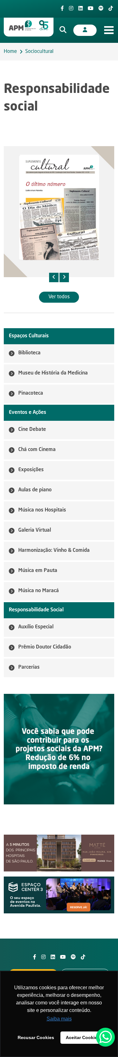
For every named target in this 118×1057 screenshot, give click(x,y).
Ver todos (59, 297)
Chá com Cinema (37, 449)
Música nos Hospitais (42, 510)
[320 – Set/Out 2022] (59, 211)
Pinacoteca (30, 393)
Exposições (31, 469)
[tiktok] (111, 9)
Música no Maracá (38, 590)
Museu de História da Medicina (53, 373)
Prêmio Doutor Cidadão (44, 647)
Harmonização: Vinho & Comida (54, 550)
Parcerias (29, 667)
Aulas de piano (35, 490)
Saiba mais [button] (59, 1018)
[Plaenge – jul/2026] (59, 853)
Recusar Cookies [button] (36, 1037)
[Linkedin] (80, 9)
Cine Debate (32, 429)
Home (10, 51)
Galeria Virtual (34, 530)
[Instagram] (71, 9)
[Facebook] (62, 9)
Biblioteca (29, 353)
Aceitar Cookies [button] (83, 1037)
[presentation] (54, 277)
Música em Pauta (37, 570)
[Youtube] (90, 9)
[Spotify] (101, 9)
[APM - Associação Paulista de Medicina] (28, 25)
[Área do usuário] (85, 30)
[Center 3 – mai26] (59, 895)
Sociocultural (39, 51)
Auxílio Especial (35, 627)
